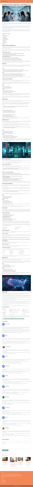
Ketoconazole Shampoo (5, 39)
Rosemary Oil (4, 42)
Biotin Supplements (5, 38)
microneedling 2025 (17, 318)
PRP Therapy (4, 40)
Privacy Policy (3, 481)
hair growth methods (22, 318)
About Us (3, 479)
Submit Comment (5, 450)
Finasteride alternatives (6, 318)
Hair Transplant (4, 41)
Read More (13, 467)
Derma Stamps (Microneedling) (6, 33)
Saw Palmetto (4, 36)
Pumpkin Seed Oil (5, 37)
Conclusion (4, 43)
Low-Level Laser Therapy (6, 35)
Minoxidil (4, 34)
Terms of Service (4, 480)
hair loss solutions (12, 318)
